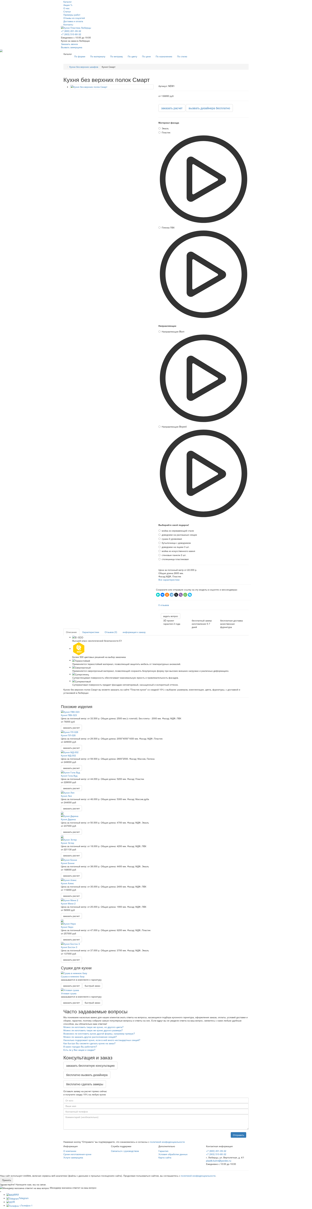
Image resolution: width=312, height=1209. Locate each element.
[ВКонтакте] (162, 595)
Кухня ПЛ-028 (68, 735)
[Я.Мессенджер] (158, 595)
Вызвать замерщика (71, 47)
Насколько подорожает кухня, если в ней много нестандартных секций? (101, 1040)
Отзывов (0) (111, 632)
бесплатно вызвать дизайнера (87, 1075)
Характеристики (90, 632)
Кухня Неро (67, 926)
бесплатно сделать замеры (84, 1084)
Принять (6, 1180)
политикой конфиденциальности (167, 1141)
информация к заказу (134, 632)
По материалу (97, 56)
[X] (176, 595)
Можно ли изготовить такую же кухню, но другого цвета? (93, 1027)
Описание (71, 632)
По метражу (116, 56)
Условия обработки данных (173, 1154)
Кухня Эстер (67, 842)
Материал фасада (168, 122)
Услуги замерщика (73, 1157)
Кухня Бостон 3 (69, 947)
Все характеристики (169, 579)
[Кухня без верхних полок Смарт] (112, 86)
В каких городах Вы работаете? (80, 1046)
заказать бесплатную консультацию (90, 1065)
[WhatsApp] (185, 595)
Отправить (238, 1135)
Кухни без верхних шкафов (83, 66)
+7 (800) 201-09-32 (71, 31)
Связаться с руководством (125, 1151)
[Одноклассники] (167, 595)
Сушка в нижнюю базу (72, 976)
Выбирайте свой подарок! (173, 525)
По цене (146, 56)
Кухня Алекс (67, 883)
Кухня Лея (66, 795)
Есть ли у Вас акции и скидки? (79, 1049)
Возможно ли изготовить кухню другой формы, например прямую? (99, 1033)
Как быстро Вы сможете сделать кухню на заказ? (89, 1043)
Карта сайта (164, 1157)
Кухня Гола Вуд (69, 775)
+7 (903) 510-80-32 (71, 34)
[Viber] (181, 595)
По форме (79, 56)
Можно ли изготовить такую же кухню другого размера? (93, 1030)
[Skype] (190, 595)
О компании (69, 1151)
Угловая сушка (68, 993)
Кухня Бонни (67, 863)
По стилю (182, 56)
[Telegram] (172, 595)
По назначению (164, 56)
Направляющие (167, 325)
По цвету (132, 56)
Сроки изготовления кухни (77, 1154)
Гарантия (163, 1151)
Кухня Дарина (68, 819)
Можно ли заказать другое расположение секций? (90, 1036)
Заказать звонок (69, 44)
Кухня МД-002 (68, 755)
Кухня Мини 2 (68, 903)
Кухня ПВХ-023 (69, 715)
